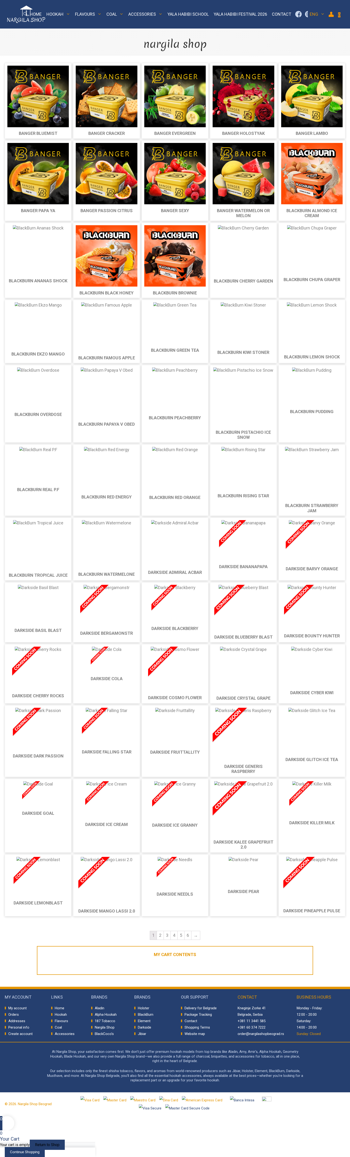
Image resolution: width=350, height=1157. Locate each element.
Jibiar (142, 1034)
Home (36, 14)
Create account (20, 1034)
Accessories (142, 14)
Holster (143, 1008)
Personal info (18, 1027)
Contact (281, 14)
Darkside (144, 1027)
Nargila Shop (105, 1027)
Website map (195, 1034)
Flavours (85, 14)
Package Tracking (198, 1014)
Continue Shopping (25, 1152)
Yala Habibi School (188, 14)
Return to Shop (47, 1144)
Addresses (16, 1021)
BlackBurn (145, 1014)
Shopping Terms (197, 1027)
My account (17, 1008)
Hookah (55, 14)
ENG (314, 14)
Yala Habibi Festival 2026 (240, 14)
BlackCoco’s (104, 1034)
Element (144, 1021)
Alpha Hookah (106, 1014)
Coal (111, 14)
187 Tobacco (105, 1021)
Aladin (99, 1008)
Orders (13, 1014)
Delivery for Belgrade (201, 1008)
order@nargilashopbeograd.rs (261, 1034)
